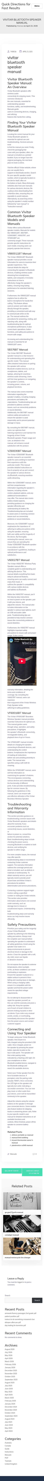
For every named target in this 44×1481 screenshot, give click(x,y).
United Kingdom (11, 1464)
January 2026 (10, 1367)
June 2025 (9, 1389)
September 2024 (11, 1416)
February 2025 (10, 1401)
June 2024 (9, 1425)
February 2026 (10, 1364)
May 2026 (8, 1355)
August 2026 (9, 1349)
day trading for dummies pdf (15, 1325)
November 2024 (11, 1410)
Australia (8, 1443)
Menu (37, 6)
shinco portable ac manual (22, 1135)
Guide (7, 1449)
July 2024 (8, 1422)
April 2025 (9, 1395)
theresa (13, 51)
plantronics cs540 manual (22, 1145)
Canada (8, 1446)
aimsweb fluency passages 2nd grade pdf (20, 1313)
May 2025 (8, 1392)
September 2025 (11, 1380)
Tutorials (8, 1461)
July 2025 (8, 1386)
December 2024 (11, 1407)
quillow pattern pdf (12, 1170)
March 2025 (9, 1398)
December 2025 (11, 1370)
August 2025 (9, 1383)
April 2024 (9, 1431)
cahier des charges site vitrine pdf (32, 1172)
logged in (20, 1282)
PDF (6, 1458)
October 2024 (10, 1413)
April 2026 (9, 1358)
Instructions (9, 1452)
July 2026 (8, 1352)
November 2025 (11, 1373)
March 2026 (9, 1361)
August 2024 (9, 1419)
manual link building (20, 1138)
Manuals (13, 1154)
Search (7, 1295)
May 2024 (8, 1428)
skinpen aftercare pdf (13, 1322)
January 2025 (10, 1404)
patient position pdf (12, 1316)
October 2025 (10, 1377)
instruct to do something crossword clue (20, 1319)
